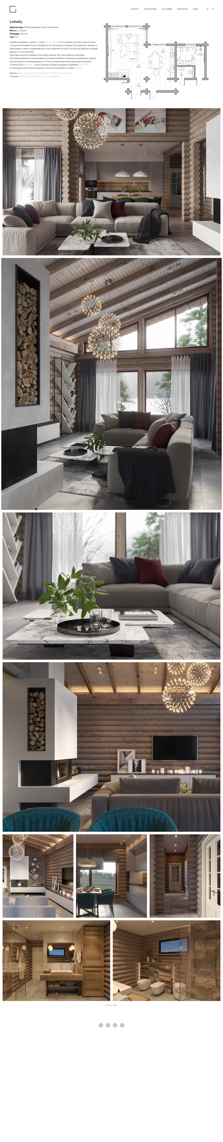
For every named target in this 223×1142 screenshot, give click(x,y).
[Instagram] (101, 1025)
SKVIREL (29, 65)
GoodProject (51, 42)
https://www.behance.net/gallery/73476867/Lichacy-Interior (46, 73)
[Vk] (115, 1025)
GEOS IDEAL (83, 65)
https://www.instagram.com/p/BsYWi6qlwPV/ (40, 76)
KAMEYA (78, 68)
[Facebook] (108, 1025)
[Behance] (122, 1025)
